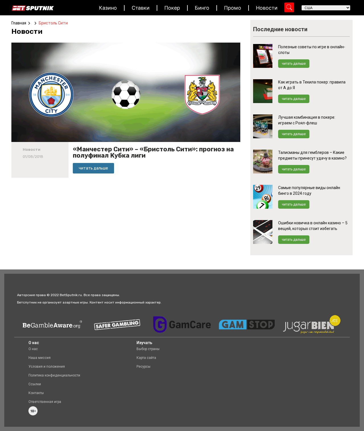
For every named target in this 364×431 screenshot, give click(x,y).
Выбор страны (148, 349)
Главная (18, 23)
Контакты (36, 393)
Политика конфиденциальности (54, 375)
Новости (267, 8)
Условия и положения (46, 367)
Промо (232, 8)
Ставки (141, 8)
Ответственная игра (44, 402)
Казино (108, 8)
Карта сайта (146, 358)
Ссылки (34, 384)
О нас (33, 349)
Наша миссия (39, 358)
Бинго (202, 8)
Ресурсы (143, 367)
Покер (172, 8)
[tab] (28, 31)
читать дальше (294, 64)
